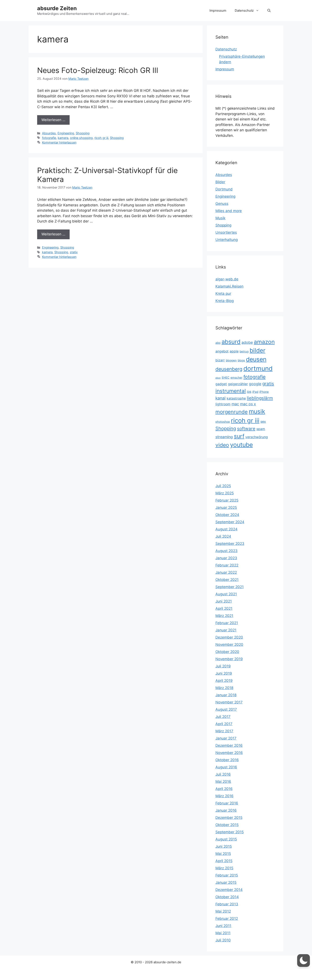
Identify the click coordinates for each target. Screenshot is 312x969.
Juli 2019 (223, 666)
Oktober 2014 (227, 897)
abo (218, 342)
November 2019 (229, 659)
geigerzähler (238, 384)
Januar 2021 (225, 630)
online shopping (81, 138)
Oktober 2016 (227, 760)
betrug (244, 351)
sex (263, 421)
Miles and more (228, 211)
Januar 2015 (225, 882)
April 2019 (224, 680)
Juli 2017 (222, 717)
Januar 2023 (226, 558)
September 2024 (229, 522)
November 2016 (229, 753)
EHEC (225, 377)
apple (234, 351)
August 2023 (226, 551)
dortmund (258, 368)
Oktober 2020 (227, 652)
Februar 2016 (226, 803)
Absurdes (49, 133)
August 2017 (226, 709)
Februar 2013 (226, 904)
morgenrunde (231, 412)
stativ (74, 252)
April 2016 (224, 789)
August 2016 (226, 767)
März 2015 (224, 868)
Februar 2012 (226, 918)
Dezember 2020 (229, 637)
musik (257, 411)
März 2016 (224, 796)
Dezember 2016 (229, 745)
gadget (221, 384)
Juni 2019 (223, 673)
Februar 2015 (226, 875)
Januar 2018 (225, 695)
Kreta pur (223, 293)
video (222, 445)
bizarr (220, 360)
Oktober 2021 (227, 579)
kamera (63, 138)
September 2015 (229, 832)
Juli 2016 (223, 774)
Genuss (221, 203)
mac (235, 404)
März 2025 (224, 493)
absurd (231, 341)
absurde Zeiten (57, 8)
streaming (224, 437)
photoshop (222, 421)
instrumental (230, 391)
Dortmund (224, 189)
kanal (220, 398)
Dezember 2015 (228, 817)
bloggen (231, 360)
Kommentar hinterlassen (59, 142)
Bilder (220, 182)
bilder (257, 350)
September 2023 (229, 543)
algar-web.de (226, 279)
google (255, 384)
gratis (268, 383)
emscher (236, 377)
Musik (220, 218)
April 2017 (223, 724)
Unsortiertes (226, 232)
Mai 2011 (222, 933)
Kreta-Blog (224, 301)
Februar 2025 (226, 500)
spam (260, 429)
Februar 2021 (226, 623)
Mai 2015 (223, 854)
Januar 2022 (226, 572)
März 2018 (224, 688)
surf (239, 436)
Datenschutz (244, 10)
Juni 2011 (223, 926)
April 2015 (223, 861)
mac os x (248, 404)
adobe (247, 342)
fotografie (49, 138)
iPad (255, 391)
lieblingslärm (260, 398)
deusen (256, 359)
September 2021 (229, 587)
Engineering (66, 133)
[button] (269, 10)
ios (249, 392)
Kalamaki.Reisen (229, 286)
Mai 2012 (223, 911)
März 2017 (224, 731)
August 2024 (226, 529)
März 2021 (224, 616)
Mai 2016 (223, 781)
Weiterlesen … (53, 120)
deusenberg (228, 369)
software (246, 428)
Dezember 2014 (229, 890)
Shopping (83, 133)
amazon (264, 341)
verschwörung (256, 437)
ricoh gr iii (101, 138)
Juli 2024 (223, 536)
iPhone (264, 391)
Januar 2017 (225, 738)
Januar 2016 (226, 810)
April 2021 (223, 608)
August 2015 (226, 839)
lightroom (222, 404)
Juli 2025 (223, 486)
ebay (218, 377)
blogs (241, 360)
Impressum (217, 10)
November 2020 (229, 644)
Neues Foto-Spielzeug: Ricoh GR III (97, 70)
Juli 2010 (223, 940)
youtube (241, 444)
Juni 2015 (223, 846)
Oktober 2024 (227, 515)
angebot (222, 351)
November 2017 (229, 702)
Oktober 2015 (227, 825)
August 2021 (226, 594)
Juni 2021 (223, 601)
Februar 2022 (226, 565)
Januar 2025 (226, 507)
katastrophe (236, 398)
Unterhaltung (226, 240)
